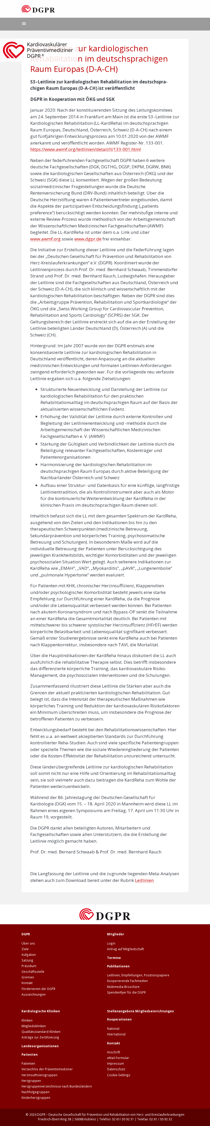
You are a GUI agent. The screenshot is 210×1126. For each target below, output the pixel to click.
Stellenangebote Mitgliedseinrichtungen (140, 1011)
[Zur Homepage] (38, 9)
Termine (114, 958)
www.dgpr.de (87, 239)
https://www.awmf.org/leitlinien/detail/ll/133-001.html (85, 149)
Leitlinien (144, 880)
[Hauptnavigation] (24, 24)
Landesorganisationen (40, 1046)
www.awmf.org (45, 239)
